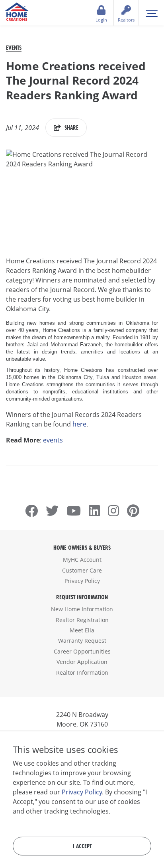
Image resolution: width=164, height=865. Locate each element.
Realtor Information (82, 672)
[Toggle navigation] (151, 13)
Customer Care (82, 570)
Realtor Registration (82, 620)
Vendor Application (82, 662)
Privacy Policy (82, 581)
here (79, 424)
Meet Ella (82, 630)
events (53, 440)
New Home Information (82, 609)
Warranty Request (82, 640)
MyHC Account (82, 559)
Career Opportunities (82, 651)
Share (70, 127)
